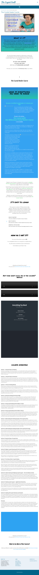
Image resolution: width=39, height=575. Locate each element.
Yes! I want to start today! (19, 260)
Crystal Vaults (28, 43)
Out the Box (21, 572)
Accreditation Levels (18, 563)
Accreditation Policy (18, 562)
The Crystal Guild (8, 2)
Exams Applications (18, 565)
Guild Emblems (17, 564)
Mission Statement (18, 561)
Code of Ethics (17, 560)
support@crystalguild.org (33, 560)
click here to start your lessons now (22, 266)
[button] (19, 7)
